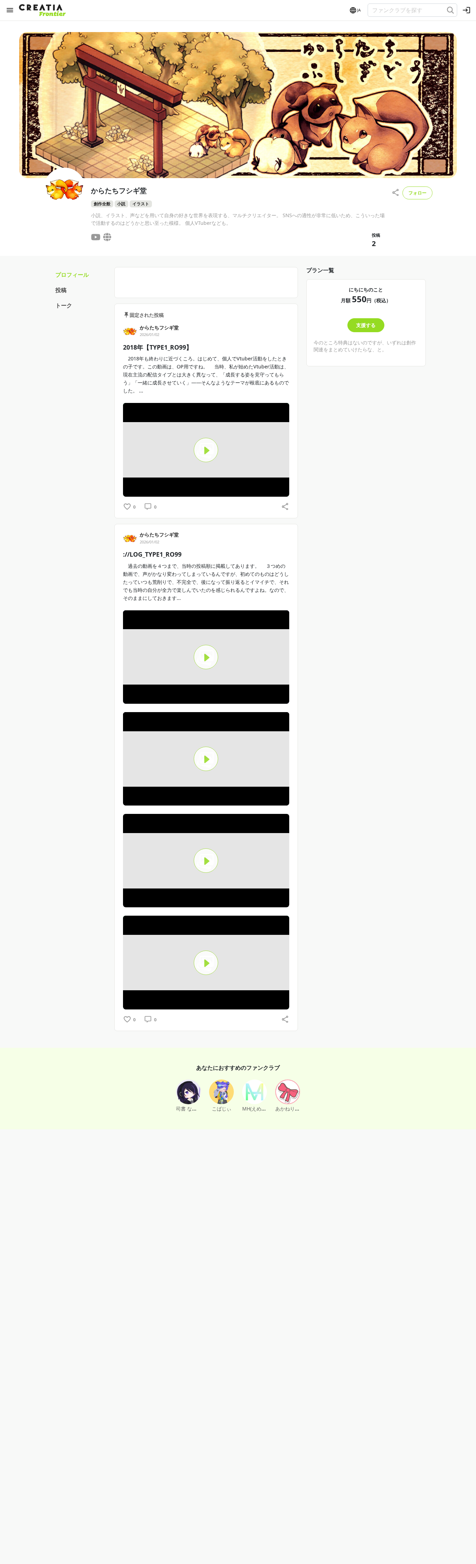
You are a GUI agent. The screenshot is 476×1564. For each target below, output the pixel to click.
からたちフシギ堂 (159, 327)
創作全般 (102, 204)
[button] (355, 10)
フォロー (417, 193)
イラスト (140, 204)
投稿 (61, 290)
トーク (63, 305)
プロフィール (72, 275)
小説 (121, 204)
